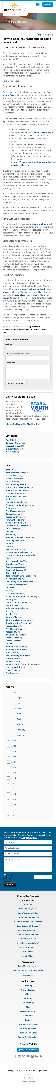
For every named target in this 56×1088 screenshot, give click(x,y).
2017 (13, 783)
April (19, 719)
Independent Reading (16, 608)
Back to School (12, 573)
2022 (13, 756)
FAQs (8, 558)
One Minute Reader (15, 502)
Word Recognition (14, 629)
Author (8, 344)
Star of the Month (14, 593)
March (20, 724)
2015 (13, 794)
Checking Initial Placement (18, 623)
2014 (13, 799)
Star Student (11, 475)
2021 (13, 762)
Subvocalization (13, 661)
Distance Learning (14, 522)
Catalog (28, 1020)
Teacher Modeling (14, 667)
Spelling (9, 531)
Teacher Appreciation (16, 567)
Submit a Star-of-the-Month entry (23, 424)
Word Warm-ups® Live (28, 913)
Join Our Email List (28, 1049)
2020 (13, 767)
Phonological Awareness (17, 649)
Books (8, 499)
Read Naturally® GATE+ (28, 930)
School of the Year (14, 564)
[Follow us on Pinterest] (32, 1056)
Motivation (24, 329)
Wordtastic (11, 673)
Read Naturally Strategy (17, 655)
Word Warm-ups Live (15, 511)
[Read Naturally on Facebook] (15, 1056)
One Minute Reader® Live (28, 917)
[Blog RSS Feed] (41, 1056)
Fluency (9, 587)
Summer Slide (12, 617)
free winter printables (36, 224)
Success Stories (13, 446)
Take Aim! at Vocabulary (17, 552)
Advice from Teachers (16, 490)
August (20, 697)
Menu (47, 4)
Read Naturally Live (15, 472)
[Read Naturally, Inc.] (15, 8)
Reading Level (12, 605)
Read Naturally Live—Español (19, 576)
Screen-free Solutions (28, 1037)
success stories (13, 626)
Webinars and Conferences (18, 505)
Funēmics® (28, 951)
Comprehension (13, 514)
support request (29, 837)
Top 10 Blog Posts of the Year (19, 581)
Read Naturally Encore (16, 484)
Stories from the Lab (15, 496)
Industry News (12, 449)
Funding (9, 599)
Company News (13, 443)
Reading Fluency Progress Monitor (28, 970)
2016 (13, 789)
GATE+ (9, 590)
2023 (13, 751)
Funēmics (10, 543)
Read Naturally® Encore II (28, 926)
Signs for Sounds (13, 549)
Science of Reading (14, 570)
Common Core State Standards (20, 555)
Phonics (9, 508)
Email (17, 353)
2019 (13, 772)
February (21, 730)
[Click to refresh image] (10, 877)
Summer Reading (14, 520)
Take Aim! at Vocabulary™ (28, 943)
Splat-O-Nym (12, 528)
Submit (10, 884)
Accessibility (11, 632)
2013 (13, 805)
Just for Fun (35, 326)
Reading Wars (12, 614)
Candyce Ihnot (12, 637)
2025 (13, 740)
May (19, 714)
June (19, 708)
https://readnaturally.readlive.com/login (34, 132)
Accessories (28, 975)
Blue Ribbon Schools (15, 634)
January (20, 735)
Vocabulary (11, 534)
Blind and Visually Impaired (18, 620)
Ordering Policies (28, 1081)
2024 (13, 746)
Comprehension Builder (28, 934)
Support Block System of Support (21, 664)
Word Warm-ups (13, 578)
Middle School (12, 640)
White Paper (11, 670)
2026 (13, 692)
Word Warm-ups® (28, 939)
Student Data (12, 658)
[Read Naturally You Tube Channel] (28, 1056)
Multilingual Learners (15, 540)
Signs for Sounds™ (28, 947)
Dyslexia (9, 546)
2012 (13, 810)
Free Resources (11, 329)
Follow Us (28, 1015)
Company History (14, 493)
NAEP (8, 643)
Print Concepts (12, 652)
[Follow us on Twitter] (23, 1056)
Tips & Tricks (12, 440)
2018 (13, 778)
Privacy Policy (28, 1078)
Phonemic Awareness (16, 646)
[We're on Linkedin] (36, 1056)
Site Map (28, 1074)
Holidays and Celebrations (18, 537)
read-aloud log (22, 295)
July (18, 703)
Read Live (10, 469)
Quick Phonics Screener (17, 602)
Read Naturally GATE (15, 561)
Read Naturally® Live (28, 909)
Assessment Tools (14, 517)
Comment (10, 362)
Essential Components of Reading (21, 596)
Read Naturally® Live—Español (28, 921)
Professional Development (18, 487)
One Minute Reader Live (17, 525)
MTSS (8, 611)
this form (13, 118)
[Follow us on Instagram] (19, 1056)
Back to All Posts (45, 34)
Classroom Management (17, 584)
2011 (13, 815)
